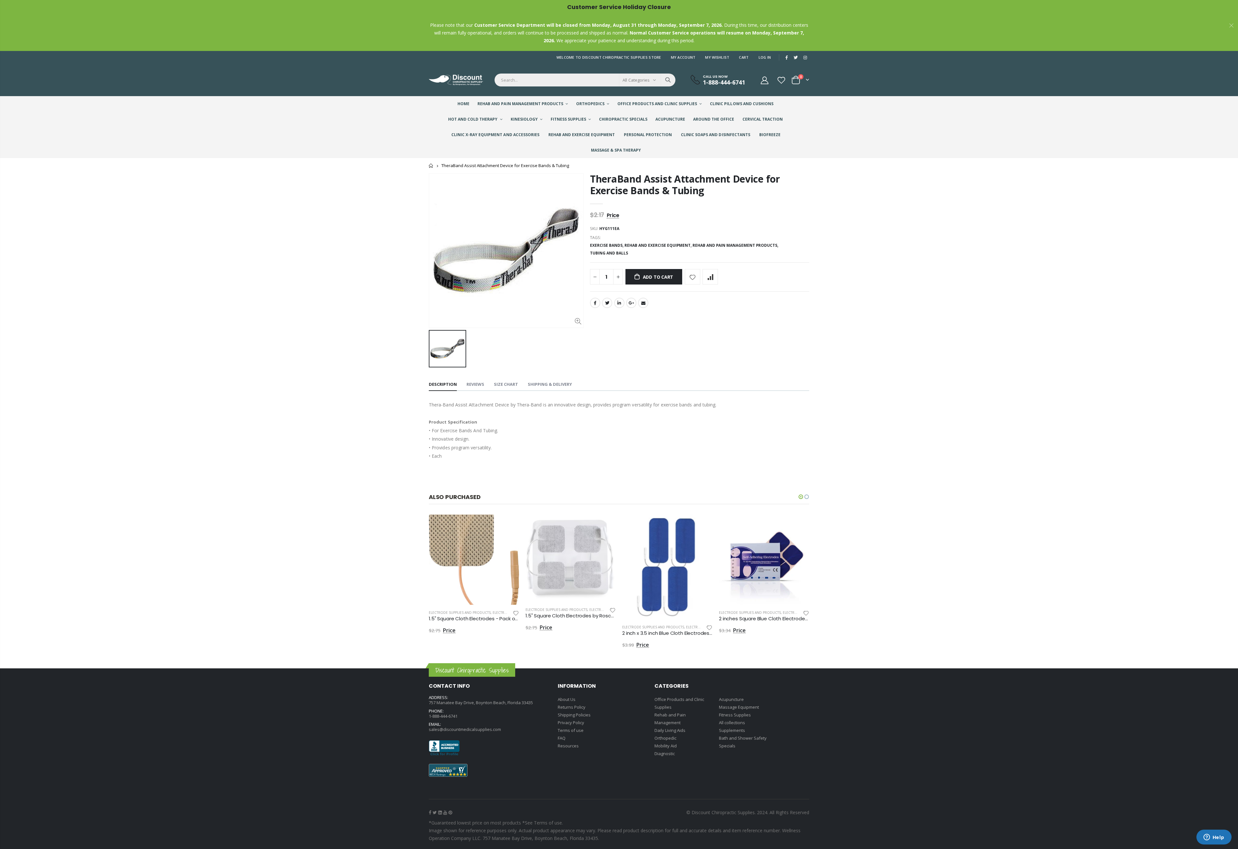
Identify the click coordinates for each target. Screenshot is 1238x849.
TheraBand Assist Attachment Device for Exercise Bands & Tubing (685, 184)
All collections (732, 722)
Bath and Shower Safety (743, 738)
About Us (566, 699)
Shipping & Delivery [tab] (550, 384)
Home (431, 166)
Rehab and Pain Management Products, (736, 245)
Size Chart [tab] (506, 384)
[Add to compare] (710, 277)
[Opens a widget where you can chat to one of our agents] (1214, 838)
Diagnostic (664, 753)
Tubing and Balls (609, 253)
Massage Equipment (739, 707)
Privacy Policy (571, 722)
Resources (568, 746)
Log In (765, 57)
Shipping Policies (574, 715)
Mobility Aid (665, 746)
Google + (631, 303)
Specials (727, 746)
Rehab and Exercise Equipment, (658, 245)
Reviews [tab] (475, 384)
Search (668, 80)
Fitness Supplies (735, 715)
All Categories (636, 80)
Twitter (607, 303)
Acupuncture (731, 699)
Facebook (595, 303)
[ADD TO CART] (508, 525)
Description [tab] (443, 384)
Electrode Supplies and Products (460, 612)
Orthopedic (665, 738)
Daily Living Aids (669, 730)
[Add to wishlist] (692, 277)
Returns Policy (571, 707)
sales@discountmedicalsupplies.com (465, 729)
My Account (683, 57)
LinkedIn (619, 303)
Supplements (732, 730)
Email (643, 303)
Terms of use (571, 730)
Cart (744, 57)
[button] (801, 497)
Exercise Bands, (607, 245)
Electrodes (503, 612)
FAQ (561, 738)
